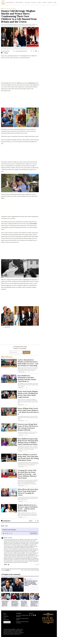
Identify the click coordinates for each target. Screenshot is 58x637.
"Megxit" (27, 234)
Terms (4, 617)
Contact (4, 614)
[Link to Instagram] (33, 615)
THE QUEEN (50, 2)
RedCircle (7, 327)
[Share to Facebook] (31, 51)
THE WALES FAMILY (19, 2)
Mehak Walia (21, 387)
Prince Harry (4, 55)
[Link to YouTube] (35, 615)
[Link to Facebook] (29, 615)
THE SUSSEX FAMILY (10, 2)
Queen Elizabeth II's (18, 238)
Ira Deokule (21, 450)
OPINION (39, 2)
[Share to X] (33, 51)
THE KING (44, 2)
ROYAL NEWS (33, 2)
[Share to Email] (38, 51)
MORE (55, 2)
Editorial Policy (6, 619)
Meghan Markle (13, 55)
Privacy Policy (5, 616)
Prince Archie (26, 131)
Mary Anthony (21, 404)
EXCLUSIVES (27, 2)
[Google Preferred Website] (7, 623)
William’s (18, 163)
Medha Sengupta (22, 371)
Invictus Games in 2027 (9, 221)
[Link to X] (31, 615)
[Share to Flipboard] (35, 51)
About (4, 613)
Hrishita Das (21, 435)
